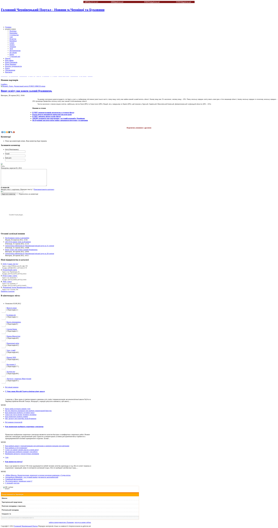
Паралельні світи (13, 343)
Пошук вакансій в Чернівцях (13, 494)
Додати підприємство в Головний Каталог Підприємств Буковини (270, 3)
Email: (7, 154)
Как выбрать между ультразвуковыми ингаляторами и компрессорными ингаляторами (37, 446)
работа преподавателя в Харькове (61, 522)
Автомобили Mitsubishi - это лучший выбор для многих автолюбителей (31, 477)
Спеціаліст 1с (6, 514)
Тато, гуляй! (11, 350)
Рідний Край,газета (10, 270)
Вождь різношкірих (14, 322)
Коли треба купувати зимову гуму (18, 409)
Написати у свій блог (270, 25)
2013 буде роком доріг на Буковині (18, 242)
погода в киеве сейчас (83, 522)
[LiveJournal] (11, 132)
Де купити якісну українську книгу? (18, 481)
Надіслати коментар (8, 194)
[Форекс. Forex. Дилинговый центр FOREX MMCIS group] (23, 86)
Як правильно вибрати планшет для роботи (21, 452)
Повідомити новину (270, 17)
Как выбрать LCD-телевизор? (16, 448)
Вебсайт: (8, 158)
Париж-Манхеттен (13, 336)
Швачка (4, 498)
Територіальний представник (12, 502)
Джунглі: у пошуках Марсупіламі (19, 379)
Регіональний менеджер (10, 510)
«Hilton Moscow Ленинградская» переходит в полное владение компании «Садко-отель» (38, 475)
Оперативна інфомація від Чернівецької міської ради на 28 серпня (29, 253)
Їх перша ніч (11, 315)
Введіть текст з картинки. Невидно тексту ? (27, 189)
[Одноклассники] (7, 132)
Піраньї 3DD (11, 357)
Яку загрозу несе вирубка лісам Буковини (20, 418)
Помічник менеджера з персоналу (14, 506)
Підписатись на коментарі (28, 194)
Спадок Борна (12, 329)
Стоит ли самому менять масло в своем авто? (22, 450)
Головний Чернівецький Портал (26, 526)
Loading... (4, 84)
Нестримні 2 (11, 364)
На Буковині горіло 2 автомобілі (17, 238)
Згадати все (11, 372)
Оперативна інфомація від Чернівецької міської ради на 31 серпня (29, 246)
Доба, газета (7, 281)
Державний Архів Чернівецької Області (17, 287)
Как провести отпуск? (14, 462)
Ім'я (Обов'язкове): (12, 149)
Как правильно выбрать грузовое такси (19, 413)
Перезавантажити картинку (44, 189)
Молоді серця (12, 308)
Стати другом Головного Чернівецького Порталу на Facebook (270, 10)
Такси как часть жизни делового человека (20, 415)
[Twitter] (5, 132)
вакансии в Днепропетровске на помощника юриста (18, 518)
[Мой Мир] (9, 132)
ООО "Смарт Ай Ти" (10, 264)
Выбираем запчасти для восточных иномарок (22, 454)
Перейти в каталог (8, 291)
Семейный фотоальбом (13, 479)
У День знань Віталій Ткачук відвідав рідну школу (25, 391)
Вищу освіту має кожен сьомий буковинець (26, 90)
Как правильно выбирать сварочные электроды (24, 426)
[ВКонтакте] (2, 132)
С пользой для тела (12, 483)
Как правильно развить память (16, 416)
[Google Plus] (14, 132)
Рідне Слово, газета (10, 276)
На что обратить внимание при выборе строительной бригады (28, 411)
